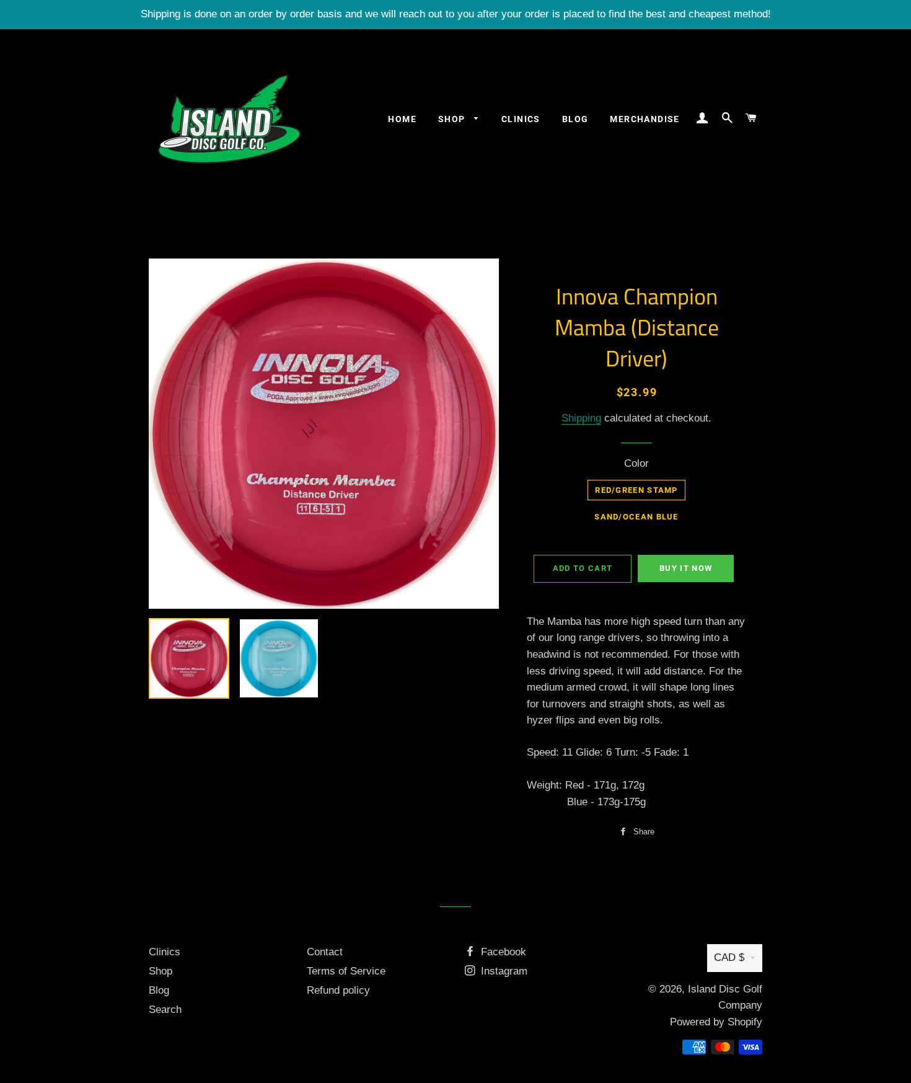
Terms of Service (346, 971)
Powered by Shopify (716, 1022)
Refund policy (338, 990)
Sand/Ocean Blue (636, 516)
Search (165, 1009)
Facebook (502, 952)
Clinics (520, 119)
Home (402, 119)
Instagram (502, 971)
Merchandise (644, 119)
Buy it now (685, 568)
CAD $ (729, 957)
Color (636, 463)
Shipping (581, 418)
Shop (453, 119)
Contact (325, 952)
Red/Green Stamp (636, 490)
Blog (575, 119)
